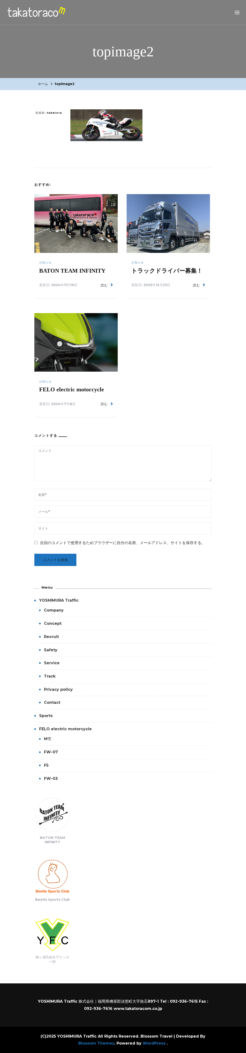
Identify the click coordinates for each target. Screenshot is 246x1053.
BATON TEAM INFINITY (72, 271)
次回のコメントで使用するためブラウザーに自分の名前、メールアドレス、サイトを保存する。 (122, 542)
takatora (54, 112)
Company (54, 610)
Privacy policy (58, 689)
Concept (53, 623)
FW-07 (51, 752)
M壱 (47, 739)
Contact (52, 702)
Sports (46, 715)
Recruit (51, 636)
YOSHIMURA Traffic (59, 600)
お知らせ (45, 262)
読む (104, 285)
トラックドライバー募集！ (167, 271)
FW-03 (51, 778)
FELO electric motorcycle (71, 389)
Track (49, 676)
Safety (50, 650)
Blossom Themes (96, 1043)
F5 (46, 765)
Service (52, 663)
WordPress (154, 1043)
